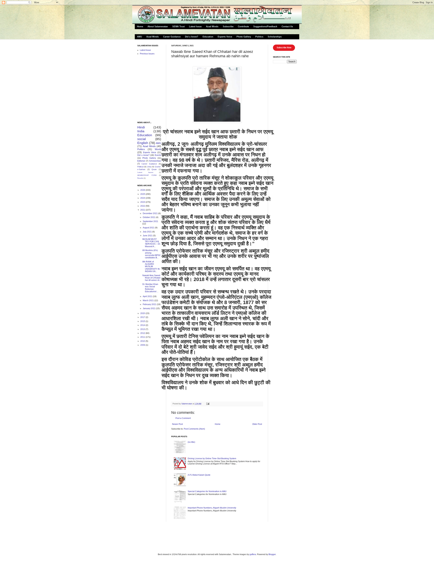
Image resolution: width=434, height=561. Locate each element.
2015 (143, 321)
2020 (143, 313)
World (158, 149)
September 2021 (150, 221)
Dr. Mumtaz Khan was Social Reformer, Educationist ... (150, 288)
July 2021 (147, 232)
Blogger (272, 554)
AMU (139, 36)
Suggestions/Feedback (265, 26)
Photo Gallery (243, 36)
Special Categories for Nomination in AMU (207, 491)
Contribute (243, 26)
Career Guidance (172, 36)
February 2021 (150, 304)
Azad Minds (212, 26)
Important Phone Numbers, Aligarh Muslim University (212, 508)
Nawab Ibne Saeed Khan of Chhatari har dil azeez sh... (151, 278)
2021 (143, 210)
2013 (143, 329)
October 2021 (149, 217)
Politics (259, 36)
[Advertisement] (174, 537)
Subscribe (228, 26)
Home (140, 26)
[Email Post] (207, 404)
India (140, 131)
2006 (143, 345)
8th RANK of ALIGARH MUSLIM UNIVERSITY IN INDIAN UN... (151, 267)
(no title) (191, 442)
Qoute (154, 169)
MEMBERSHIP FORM (146, 175)
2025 (143, 194)
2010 (143, 341)
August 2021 (149, 227)
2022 (143, 206)
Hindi (141, 127)
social (141, 139)
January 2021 (149, 308)
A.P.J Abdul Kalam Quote (199, 475)
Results (140, 178)
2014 (143, 325)
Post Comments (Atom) (194, 429)
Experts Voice (225, 36)
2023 (143, 202)
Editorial (141, 161)
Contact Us (287, 26)
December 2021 (150, 213)
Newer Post (177, 424)
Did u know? (191, 36)
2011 (143, 337)
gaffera (253, 554)
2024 (143, 198)
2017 (143, 317)
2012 (143, 333)
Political (140, 167)
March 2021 (148, 300)
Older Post (257, 424)
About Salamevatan (157, 26)
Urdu (149, 167)
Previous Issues (147, 54)
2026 (143, 190)
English (142, 143)
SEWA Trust (178, 26)
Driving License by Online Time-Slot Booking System (212, 458)
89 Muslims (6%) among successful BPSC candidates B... (151, 254)
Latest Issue (195, 26)
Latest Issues (145, 172)
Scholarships (275, 36)
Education (208, 36)
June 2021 (148, 235)
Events (158, 155)
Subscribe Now (284, 47)
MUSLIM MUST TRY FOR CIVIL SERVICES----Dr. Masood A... (151, 243)
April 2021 (148, 296)
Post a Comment (183, 418)
